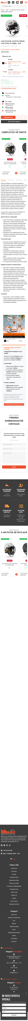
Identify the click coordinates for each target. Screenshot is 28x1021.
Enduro (14, 935)
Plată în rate (14, 892)
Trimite (14, 467)
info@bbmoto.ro (14, 972)
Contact (14, 898)
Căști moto (14, 914)
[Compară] (24, 117)
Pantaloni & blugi (14, 926)
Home (2, 10)
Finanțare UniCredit (14, 904)
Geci (14, 920)
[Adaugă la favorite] (18, 117)
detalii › (24, 63)
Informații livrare (14, 889)
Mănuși (14, 923)
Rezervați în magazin (14, 121)
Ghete (14, 929)
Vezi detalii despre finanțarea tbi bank (14, 404)
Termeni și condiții (14, 883)
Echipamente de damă (14, 932)
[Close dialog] (26, 993)
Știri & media (14, 901)
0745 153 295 (14, 967)
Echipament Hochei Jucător (17, 10)
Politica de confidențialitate (14, 886)
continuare (13, 1015)
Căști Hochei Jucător (6, 11)
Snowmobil (14, 938)
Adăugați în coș (8, 117)
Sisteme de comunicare (14, 917)
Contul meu (14, 868)
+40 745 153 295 (7, 850)
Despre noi (14, 895)
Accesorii (14, 941)
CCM (7, 10)
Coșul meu (14, 871)
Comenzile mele (14, 877)
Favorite (14, 874)
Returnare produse (14, 880)
